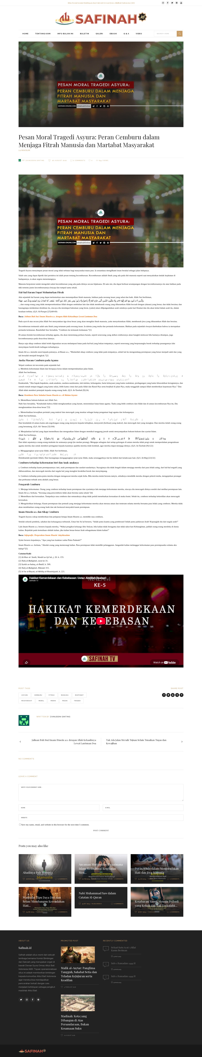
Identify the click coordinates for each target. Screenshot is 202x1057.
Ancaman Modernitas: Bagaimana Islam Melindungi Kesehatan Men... (101, 868)
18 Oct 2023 (142, 912)
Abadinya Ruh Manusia (38, 872)
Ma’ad (38, 879)
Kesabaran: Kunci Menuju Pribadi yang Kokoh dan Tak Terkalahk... (157, 903)
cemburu (38, 695)
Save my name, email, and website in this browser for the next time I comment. (55, 825)
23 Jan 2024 (142, 879)
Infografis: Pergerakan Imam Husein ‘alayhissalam (47, 535)
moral (41, 700)
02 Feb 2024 (86, 879)
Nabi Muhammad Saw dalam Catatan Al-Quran (97, 895)
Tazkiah (151, 879)
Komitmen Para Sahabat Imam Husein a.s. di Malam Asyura (50, 395)
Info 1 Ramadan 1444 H (123, 963)
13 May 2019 (117, 956)
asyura (24, 695)
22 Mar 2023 (117, 969)
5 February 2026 (70, 987)
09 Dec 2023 (30, 912)
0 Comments (79, 160)
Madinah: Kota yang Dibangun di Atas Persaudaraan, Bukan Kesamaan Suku (75, 1022)
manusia (65, 695)
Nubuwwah (97, 903)
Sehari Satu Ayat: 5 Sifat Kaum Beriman (123, 949)
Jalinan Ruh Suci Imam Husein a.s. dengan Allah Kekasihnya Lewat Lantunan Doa (60, 316)
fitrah (52, 695)
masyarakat (26, 700)
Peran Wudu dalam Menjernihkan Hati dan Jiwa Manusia (157, 870)
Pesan (64, 700)
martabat (79, 695)
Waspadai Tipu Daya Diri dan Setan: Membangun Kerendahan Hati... (43, 901)
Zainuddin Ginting (35, 160)
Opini (94, 879)
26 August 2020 (59, 160)
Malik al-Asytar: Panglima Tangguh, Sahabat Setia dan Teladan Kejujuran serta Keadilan (79, 974)
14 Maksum (24, 150)
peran (53, 700)
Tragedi (77, 700)
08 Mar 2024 (30, 879)
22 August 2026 (69, 1035)
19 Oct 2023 (86, 903)
